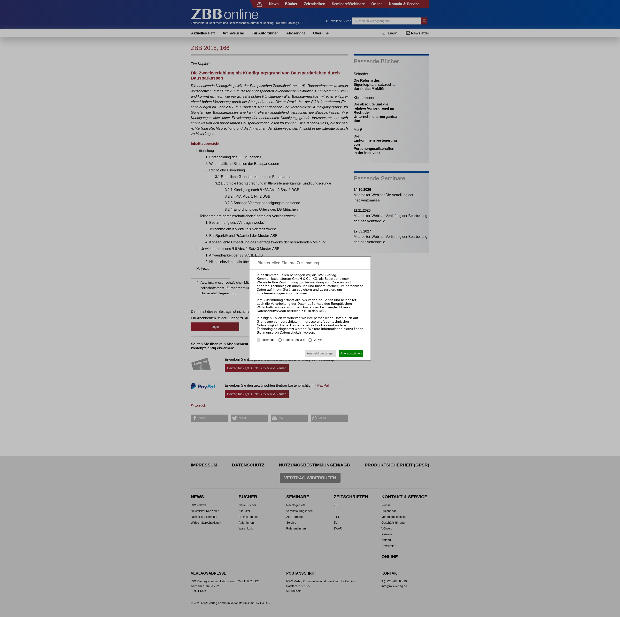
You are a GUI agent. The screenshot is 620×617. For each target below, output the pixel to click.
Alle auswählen (351, 353)
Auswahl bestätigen (320, 353)
